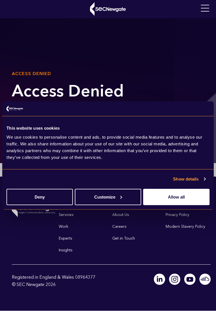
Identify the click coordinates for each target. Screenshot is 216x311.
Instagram (174, 279)
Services (66, 214)
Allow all (176, 196)
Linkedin (159, 279)
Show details (186, 179)
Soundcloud (205, 279)
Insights (66, 250)
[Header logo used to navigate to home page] (108, 9)
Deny (40, 196)
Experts (65, 238)
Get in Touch (123, 238)
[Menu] (205, 8)
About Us (120, 214)
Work (63, 226)
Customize (104, 196)
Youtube (189, 279)
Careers (119, 226)
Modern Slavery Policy (185, 226)
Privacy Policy (177, 214)
